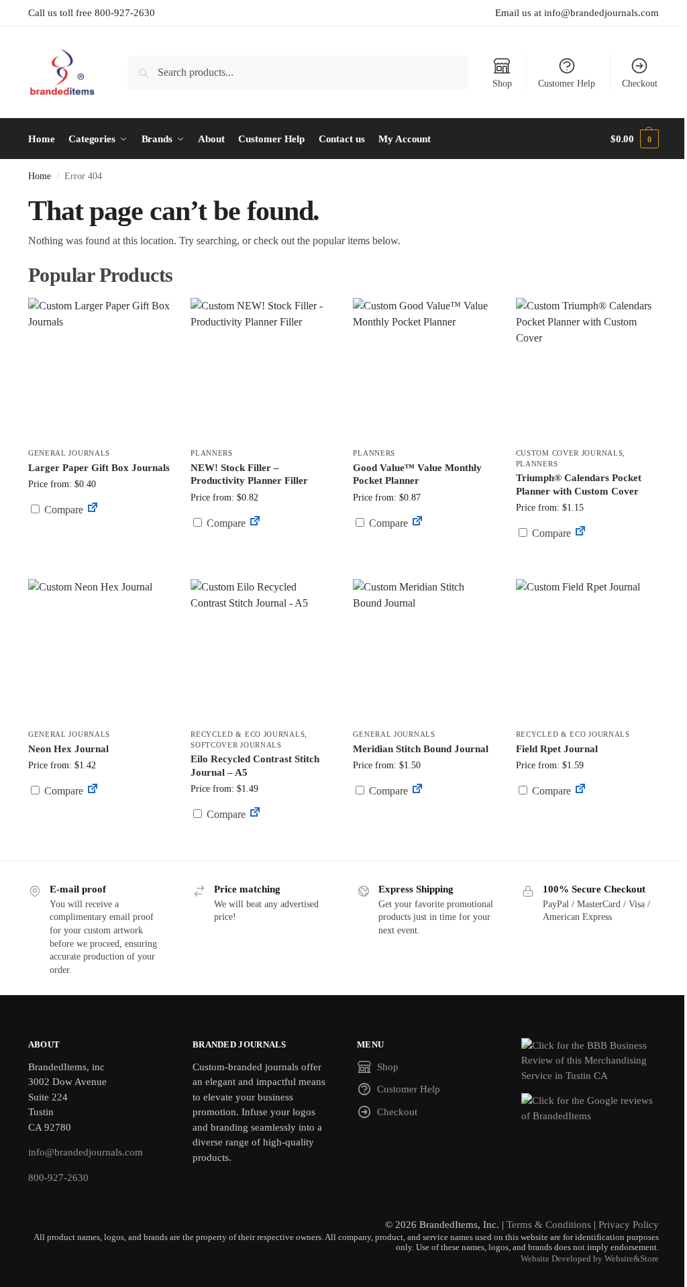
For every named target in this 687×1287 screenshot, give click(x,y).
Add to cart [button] (99, 535)
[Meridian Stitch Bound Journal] (424, 650)
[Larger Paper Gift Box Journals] (99, 369)
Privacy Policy (628, 1224)
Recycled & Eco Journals (248, 734)
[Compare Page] (92, 509)
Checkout (639, 84)
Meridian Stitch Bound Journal (420, 748)
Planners (212, 453)
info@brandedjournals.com (85, 1152)
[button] (635, 139)
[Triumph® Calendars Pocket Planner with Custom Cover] (587, 369)
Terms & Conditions (549, 1224)
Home (39, 176)
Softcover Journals (236, 745)
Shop (502, 84)
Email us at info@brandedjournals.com (577, 12)
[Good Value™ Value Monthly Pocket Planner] (424, 369)
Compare (62, 509)
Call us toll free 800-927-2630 (91, 12)
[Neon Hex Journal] (99, 650)
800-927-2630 (58, 1177)
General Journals (69, 453)
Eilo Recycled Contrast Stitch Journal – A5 (255, 766)
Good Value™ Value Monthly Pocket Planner (417, 474)
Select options (424, 555)
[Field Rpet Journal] (587, 650)
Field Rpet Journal (557, 748)
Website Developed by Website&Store (590, 1259)
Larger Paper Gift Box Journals (99, 467)
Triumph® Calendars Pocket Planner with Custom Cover (578, 484)
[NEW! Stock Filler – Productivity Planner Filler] (262, 369)
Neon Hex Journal (68, 748)
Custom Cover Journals (569, 453)
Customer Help (566, 84)
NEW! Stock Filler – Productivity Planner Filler (249, 474)
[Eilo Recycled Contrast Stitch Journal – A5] (262, 650)
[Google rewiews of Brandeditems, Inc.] (590, 1108)
